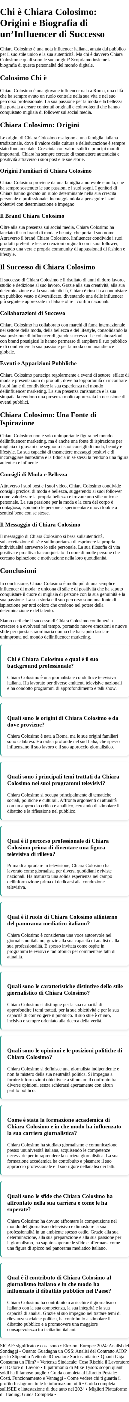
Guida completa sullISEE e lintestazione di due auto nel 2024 (57, 1386)
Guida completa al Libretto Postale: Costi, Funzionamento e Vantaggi (58, 1375)
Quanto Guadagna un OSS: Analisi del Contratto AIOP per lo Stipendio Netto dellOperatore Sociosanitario (63, 1354)
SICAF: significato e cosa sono (29, 1345)
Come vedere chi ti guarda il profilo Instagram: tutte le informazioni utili (60, 1381)
